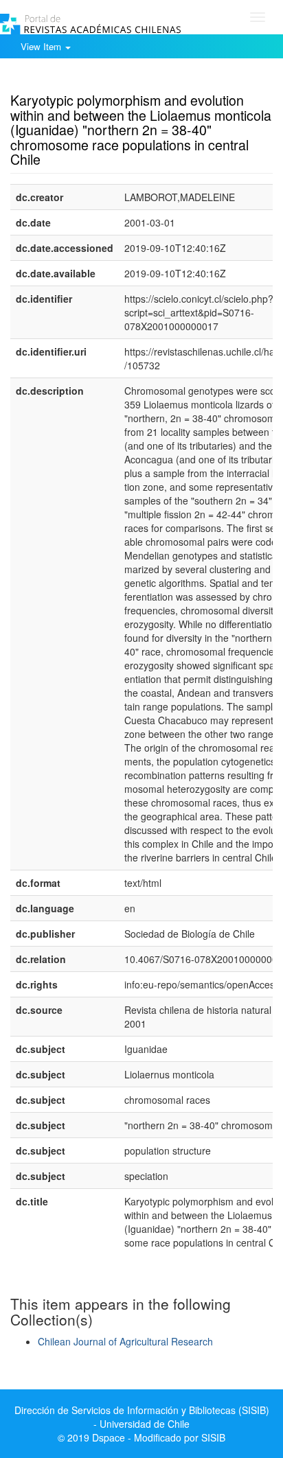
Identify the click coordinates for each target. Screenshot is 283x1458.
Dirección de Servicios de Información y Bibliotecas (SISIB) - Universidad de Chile (141, 1417)
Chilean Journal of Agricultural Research (125, 1341)
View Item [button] (42, 46)
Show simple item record (63, 79)
